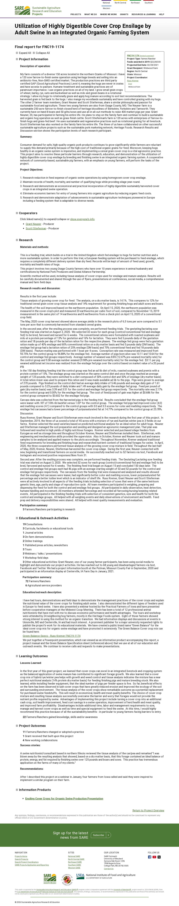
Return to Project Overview (148, 810)
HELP (161, 14)
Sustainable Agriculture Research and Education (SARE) (56, 889)
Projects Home (21, 856)
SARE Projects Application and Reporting (32, 865)
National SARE (74, 856)
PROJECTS (75, 14)
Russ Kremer (133, 81)
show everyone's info (82, 219)
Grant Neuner (33, 224)
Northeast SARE (75, 862)
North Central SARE (76, 859)
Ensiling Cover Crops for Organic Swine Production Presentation (64, 798)
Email (130, 84)
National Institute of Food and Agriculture (57, 892)
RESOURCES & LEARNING (144, 14)
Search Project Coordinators (27, 862)
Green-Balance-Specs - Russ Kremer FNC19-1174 (51, 635)
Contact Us (108, 868)
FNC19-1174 (140, 55)
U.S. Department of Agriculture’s (28, 892)
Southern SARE (74, 865)
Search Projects (21, 859)
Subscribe (98, 835)
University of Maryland (122, 889)
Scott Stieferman (36, 228)
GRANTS (124, 14)
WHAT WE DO (90, 14)
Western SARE (74, 868)
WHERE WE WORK (108, 14)
